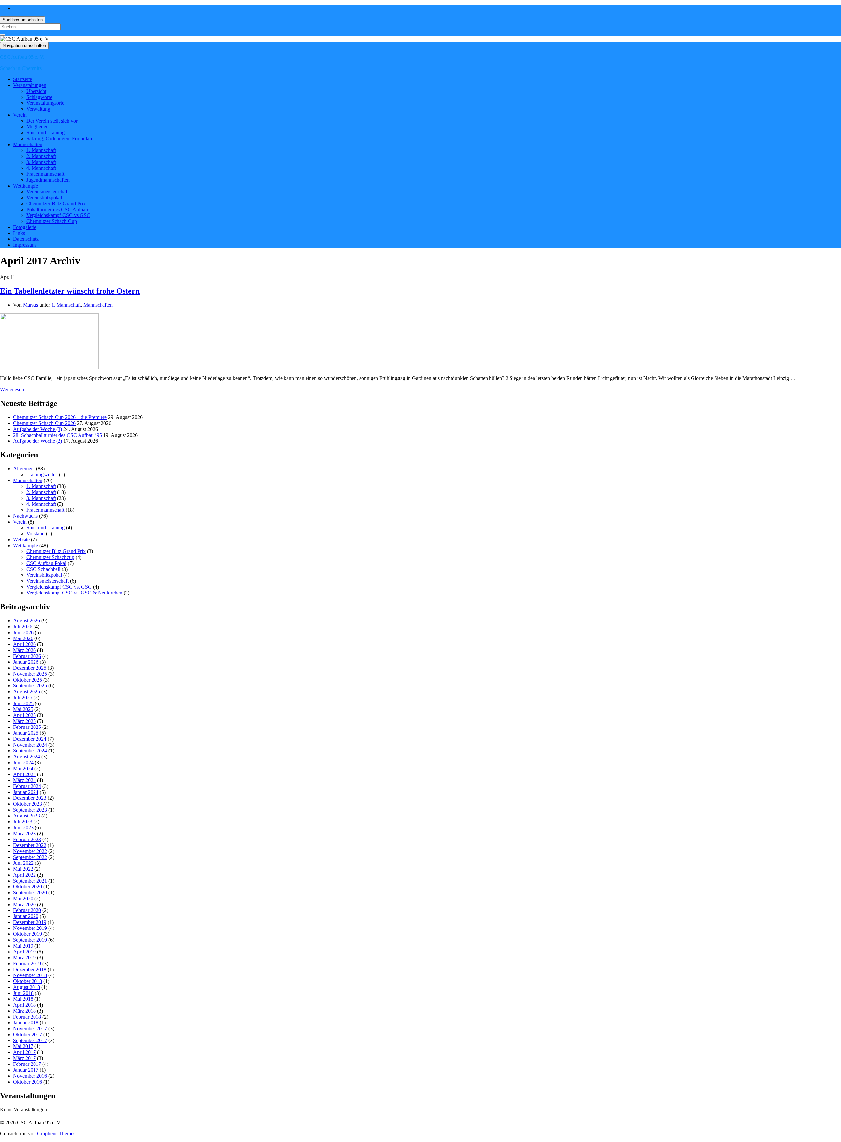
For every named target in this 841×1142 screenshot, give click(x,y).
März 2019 (24, 957)
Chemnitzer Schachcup (50, 557)
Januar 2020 (25, 916)
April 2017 (24, 1052)
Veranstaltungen (29, 85)
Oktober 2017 (27, 1034)
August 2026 (26, 620)
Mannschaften (27, 144)
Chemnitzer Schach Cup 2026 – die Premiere (60, 417)
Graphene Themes (56, 1133)
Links (19, 233)
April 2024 (24, 774)
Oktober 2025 (27, 680)
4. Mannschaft (41, 168)
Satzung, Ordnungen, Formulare (59, 138)
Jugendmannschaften (48, 180)
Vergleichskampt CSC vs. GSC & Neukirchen (74, 592)
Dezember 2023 (29, 798)
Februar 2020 (27, 910)
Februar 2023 (27, 839)
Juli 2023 (22, 821)
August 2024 (26, 756)
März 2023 (24, 833)
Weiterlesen (12, 389)
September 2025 (30, 685)
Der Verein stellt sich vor (52, 120)
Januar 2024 (25, 792)
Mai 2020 (23, 898)
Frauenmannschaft (45, 174)
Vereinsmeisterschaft (47, 191)
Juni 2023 (23, 827)
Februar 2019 (27, 963)
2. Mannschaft (41, 156)
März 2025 (24, 721)
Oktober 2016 (27, 1082)
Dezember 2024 (29, 739)
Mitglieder (37, 126)
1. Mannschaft (41, 150)
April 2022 (24, 875)
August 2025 (26, 691)
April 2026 (24, 644)
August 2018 (26, 987)
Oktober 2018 (27, 981)
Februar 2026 (27, 656)
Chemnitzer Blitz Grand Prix (56, 203)
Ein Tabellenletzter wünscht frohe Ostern (70, 291)
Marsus (30, 305)
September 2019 (30, 940)
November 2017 (30, 1028)
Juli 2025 (22, 697)
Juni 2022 (23, 863)
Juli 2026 (22, 626)
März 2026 (24, 650)
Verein (20, 115)
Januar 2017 (25, 1070)
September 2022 (30, 857)
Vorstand (35, 533)
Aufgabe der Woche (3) (37, 429)
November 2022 (30, 851)
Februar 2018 (27, 1016)
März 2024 (24, 780)
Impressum (24, 245)
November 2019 (30, 928)
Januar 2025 (25, 733)
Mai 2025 (23, 709)
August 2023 (26, 815)
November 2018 (30, 975)
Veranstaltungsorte (45, 103)
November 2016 (30, 1076)
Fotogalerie (24, 227)
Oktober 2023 (27, 804)
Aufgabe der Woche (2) (37, 441)
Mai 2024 (23, 768)
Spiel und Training (45, 132)
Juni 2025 (23, 703)
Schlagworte (39, 97)
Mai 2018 (23, 999)
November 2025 (30, 674)
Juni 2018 (23, 993)
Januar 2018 (25, 1022)
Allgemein (24, 468)
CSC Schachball (43, 569)
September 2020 (30, 892)
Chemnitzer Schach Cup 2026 (44, 423)
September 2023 (30, 810)
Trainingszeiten (42, 474)
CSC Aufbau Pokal (46, 563)
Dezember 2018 (29, 969)
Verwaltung (38, 109)
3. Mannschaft (41, 162)
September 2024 (30, 750)
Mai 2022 (23, 869)
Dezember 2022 (29, 845)
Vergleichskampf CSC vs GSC (58, 215)
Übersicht (36, 91)
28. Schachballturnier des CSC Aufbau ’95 (57, 435)
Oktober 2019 (27, 934)
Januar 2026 (25, 662)
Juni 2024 (23, 762)
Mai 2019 (23, 946)
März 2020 (24, 904)
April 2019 (24, 951)
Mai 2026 (23, 638)
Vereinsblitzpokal (44, 197)
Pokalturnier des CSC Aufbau (57, 209)
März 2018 (24, 1011)
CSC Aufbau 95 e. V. (22, 57)
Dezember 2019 (29, 922)
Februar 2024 (27, 786)
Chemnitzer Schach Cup (51, 221)
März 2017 (24, 1058)
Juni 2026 (23, 632)
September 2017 (30, 1040)
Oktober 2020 (27, 886)
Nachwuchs (25, 516)
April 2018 (24, 1005)
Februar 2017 (27, 1064)
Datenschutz (26, 239)
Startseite (22, 79)
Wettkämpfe (25, 186)
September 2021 (30, 881)
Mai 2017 (23, 1046)
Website (21, 539)
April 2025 (24, 715)
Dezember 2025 (29, 668)
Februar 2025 (27, 727)
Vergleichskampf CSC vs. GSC (59, 587)
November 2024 (30, 745)
